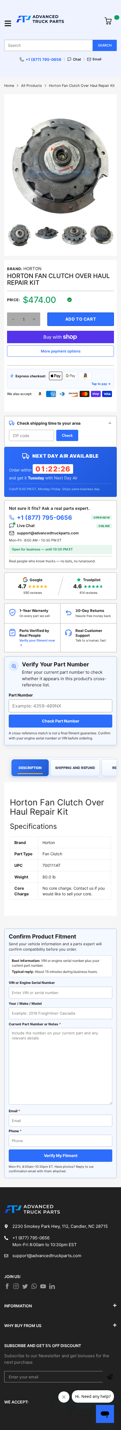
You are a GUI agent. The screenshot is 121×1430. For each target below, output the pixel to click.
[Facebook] (7, 1286)
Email (97, 59)
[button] (13, 319)
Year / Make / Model (25, 1003)
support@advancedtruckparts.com (48, 533)
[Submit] (110, 1376)
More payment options (60, 351)
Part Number (21, 695)
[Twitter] (16, 1286)
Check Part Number (60, 721)
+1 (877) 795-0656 (43, 59)
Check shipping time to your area (48, 423)
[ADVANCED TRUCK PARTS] (57, 23)
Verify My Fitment (60, 1155)
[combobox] (60, 45)
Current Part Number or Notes (35, 1024)
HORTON (32, 268)
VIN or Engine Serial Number (32, 982)
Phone (15, 1131)
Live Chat (63, 525)
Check (67, 435)
